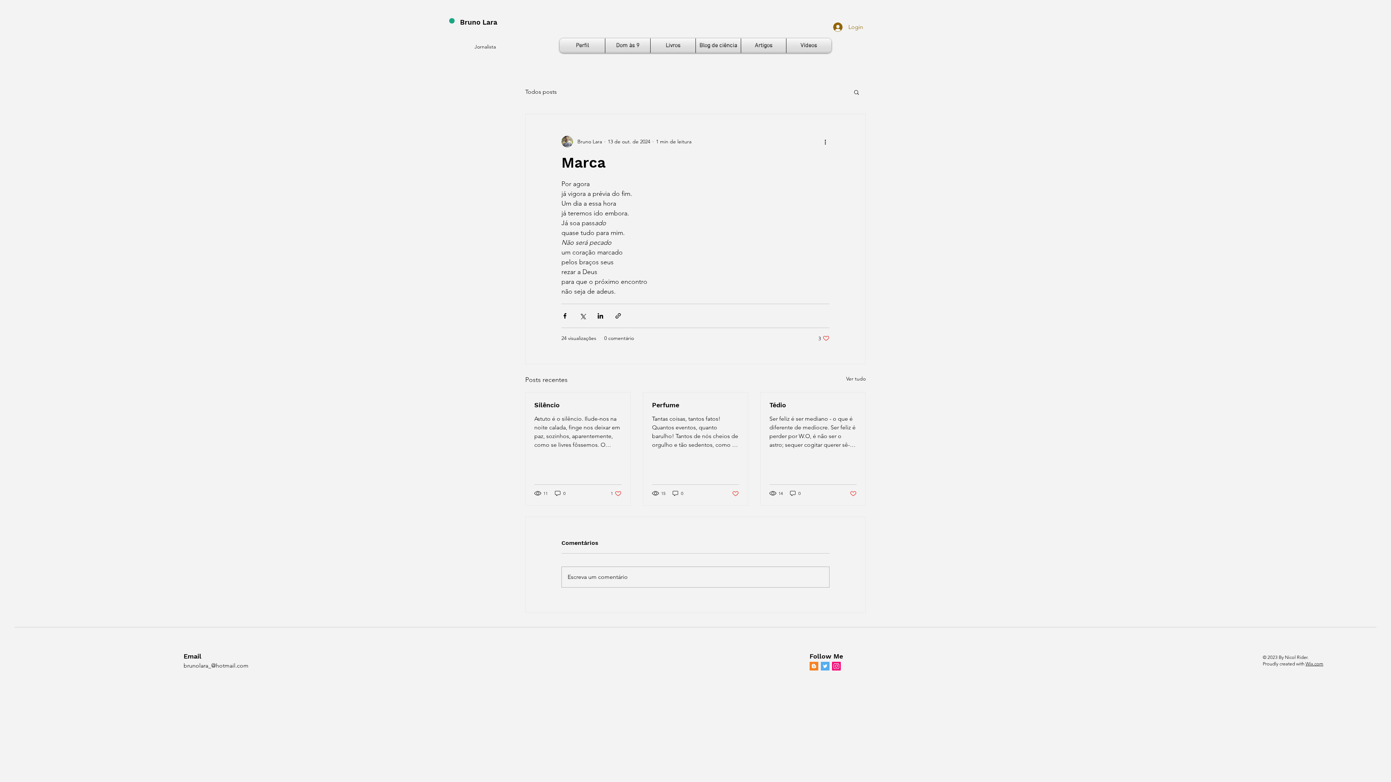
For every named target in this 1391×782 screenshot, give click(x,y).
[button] (856, 92)
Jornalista (485, 46)
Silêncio (547, 405)
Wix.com (1314, 664)
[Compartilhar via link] (618, 315)
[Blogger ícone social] (814, 666)
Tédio (777, 405)
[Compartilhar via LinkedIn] (600, 315)
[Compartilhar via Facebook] (564, 315)
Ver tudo (856, 378)
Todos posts (541, 91)
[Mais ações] (825, 141)
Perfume (665, 405)
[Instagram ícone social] (836, 666)
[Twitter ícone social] (825, 666)
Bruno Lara (478, 22)
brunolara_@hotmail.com (216, 665)
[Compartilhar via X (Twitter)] (582, 315)
